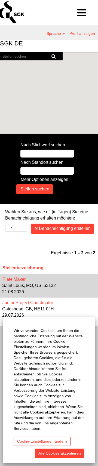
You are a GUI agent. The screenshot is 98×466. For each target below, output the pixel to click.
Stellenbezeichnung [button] (23, 268)
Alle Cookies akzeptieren (59, 453)
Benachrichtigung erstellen (64, 228)
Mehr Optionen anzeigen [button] (44, 179)
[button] (81, 13)
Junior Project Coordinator (27, 302)
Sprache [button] (54, 33)
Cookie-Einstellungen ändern (42, 441)
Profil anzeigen (82, 33)
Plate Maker (14, 279)
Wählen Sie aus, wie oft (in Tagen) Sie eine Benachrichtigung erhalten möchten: (46, 214)
